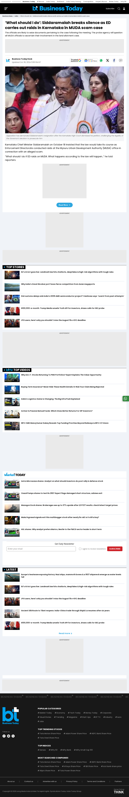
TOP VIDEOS (21, 370)
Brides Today (113, 2)
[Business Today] (58, 8)
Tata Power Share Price (70, 770)
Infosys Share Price (72, 766)
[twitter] (13, 736)
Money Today (91, 713)
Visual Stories (45, 717)
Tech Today (75, 713)
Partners (118, 781)
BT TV (97, 717)
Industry (108, 717)
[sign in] (123, 8)
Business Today (29, 2)
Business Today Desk (22, 59)
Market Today (46, 713)
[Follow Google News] (91, 60)
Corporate (106, 713)
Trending (60, 717)
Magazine (73, 717)
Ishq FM (123, 2)
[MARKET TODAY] (15, 475)
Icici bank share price (112, 766)
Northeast (60, 2)
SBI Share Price (91, 766)
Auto (119, 717)
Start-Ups (86, 717)
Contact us (28, 781)
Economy (61, 713)
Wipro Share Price (47, 770)
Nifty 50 (54, 750)
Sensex (43, 750)
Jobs (42, 721)
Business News (8, 16)
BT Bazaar (40, 2)
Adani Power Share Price (76, 733)
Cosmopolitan (88, 2)
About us (11, 781)
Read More (63, 205)
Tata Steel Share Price (49, 738)
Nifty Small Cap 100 (84, 750)
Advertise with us (50, 781)
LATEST (11, 569)
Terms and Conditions (96, 781)
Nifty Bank (66, 750)
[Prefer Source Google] (76, 60)
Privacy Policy (71, 781)
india (16, 16)
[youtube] (8, 736)
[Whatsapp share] (101, 60)
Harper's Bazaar (101, 2)
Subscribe (110, 8)
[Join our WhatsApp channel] (125, 400)
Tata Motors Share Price (50, 733)
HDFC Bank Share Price (101, 733)
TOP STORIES (15, 267)
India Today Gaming (73, 2)
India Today (50, 2)
